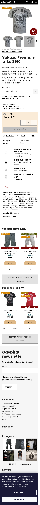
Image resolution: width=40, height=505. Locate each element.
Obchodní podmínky (10, 417)
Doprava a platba (9, 409)
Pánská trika (24, 141)
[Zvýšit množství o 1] (34, 122)
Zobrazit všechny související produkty (20, 279)
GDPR (4, 419)
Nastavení (19, 492)
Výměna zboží (7, 411)
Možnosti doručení (10, 98)
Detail (10, 263)
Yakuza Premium (17, 108)
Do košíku (21, 129)
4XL (29, 269)
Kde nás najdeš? (8, 406)
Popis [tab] (7, 187)
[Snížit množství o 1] (23, 122)
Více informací (19, 486)
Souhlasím (19, 499)
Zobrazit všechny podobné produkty (20, 338)
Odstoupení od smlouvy (11, 414)
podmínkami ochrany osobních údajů (17, 379)
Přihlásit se (9, 387)
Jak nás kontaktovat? (10, 403)
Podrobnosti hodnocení (12, 52)
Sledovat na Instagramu (21, 464)
